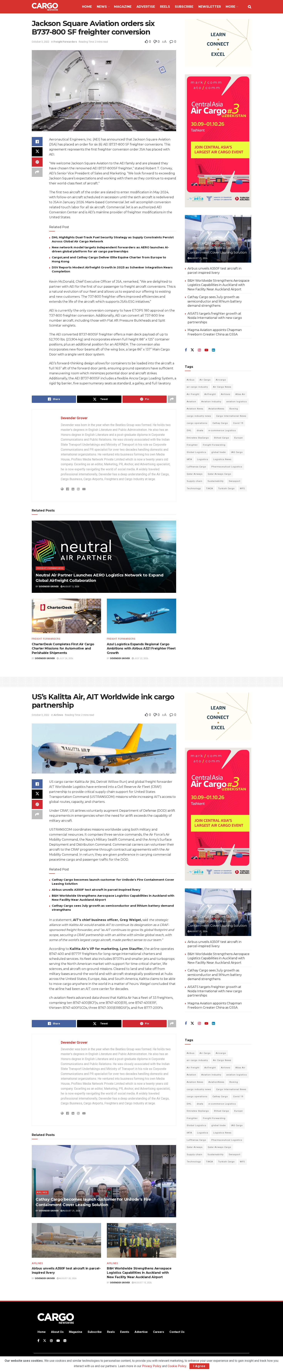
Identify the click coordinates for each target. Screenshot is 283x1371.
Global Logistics (196, 452)
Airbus (190, 380)
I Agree (199, 1366)
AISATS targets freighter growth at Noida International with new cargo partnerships (215, 318)
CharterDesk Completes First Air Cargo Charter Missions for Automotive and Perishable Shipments (63, 648)
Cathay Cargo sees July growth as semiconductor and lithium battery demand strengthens (215, 301)
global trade (218, 452)
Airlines (225, 394)
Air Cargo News (222, 387)
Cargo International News (231, 416)
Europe (238, 438)
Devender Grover (74, 418)
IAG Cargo (237, 452)
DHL (189, 430)
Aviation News (195, 408)
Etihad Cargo (221, 438)
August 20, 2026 (67, 1278)
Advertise (145, 6)
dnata (200, 430)
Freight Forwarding (214, 445)
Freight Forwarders (65, 41)
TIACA (209, 488)
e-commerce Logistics (222, 430)
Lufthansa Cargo (196, 466)
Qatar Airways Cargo (219, 474)
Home (87, 6)
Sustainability (216, 481)
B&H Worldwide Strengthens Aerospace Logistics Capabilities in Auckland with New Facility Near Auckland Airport (219, 285)
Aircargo (221, 380)
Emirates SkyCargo (198, 438)
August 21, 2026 (198, 258)
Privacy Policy (151, 1366)
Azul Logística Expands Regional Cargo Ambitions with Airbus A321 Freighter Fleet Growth (141, 648)
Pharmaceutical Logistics (226, 466)
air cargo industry (197, 387)
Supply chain (194, 481)
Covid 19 (238, 423)
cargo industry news (199, 416)
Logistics (202, 459)
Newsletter (209, 6)
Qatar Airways (195, 474)
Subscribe (184, 6)
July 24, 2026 (66, 658)
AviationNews (216, 408)
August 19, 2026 (143, 1282)
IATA (189, 459)
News (102, 6)
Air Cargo (205, 380)
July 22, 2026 (141, 658)
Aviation (191, 401)
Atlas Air (240, 394)
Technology (194, 488)
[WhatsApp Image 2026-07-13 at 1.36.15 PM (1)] (218, 141)
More (230, 6)
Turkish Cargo (226, 488)
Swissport (234, 481)
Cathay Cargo (220, 423)
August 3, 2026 (70, 586)
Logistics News (222, 459)
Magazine (122, 6)
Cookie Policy (177, 1366)
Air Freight (193, 394)
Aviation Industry (211, 401)
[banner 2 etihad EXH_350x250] (218, 43)
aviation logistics (236, 401)
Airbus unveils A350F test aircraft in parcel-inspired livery (96, 889)
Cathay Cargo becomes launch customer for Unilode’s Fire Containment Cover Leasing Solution (217, 247)
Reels (165, 6)
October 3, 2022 (40, 41)
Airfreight (210, 394)
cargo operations (197, 423)
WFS (242, 488)
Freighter (192, 445)
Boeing (233, 408)
